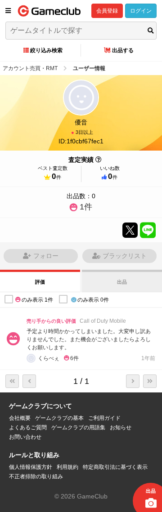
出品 (122, 282)
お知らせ (120, 427)
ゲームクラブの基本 (59, 418)
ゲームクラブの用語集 (78, 427)
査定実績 (81, 159)
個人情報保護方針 (30, 467)
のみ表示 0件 (93, 300)
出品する (123, 50)
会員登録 (107, 11)
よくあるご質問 (28, 427)
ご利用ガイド (104, 418)
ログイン (141, 11)
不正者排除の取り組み (36, 476)
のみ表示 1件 (37, 300)
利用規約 (67, 467)
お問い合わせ (25, 437)
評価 (40, 282)
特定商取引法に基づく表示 (115, 467)
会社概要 (20, 418)
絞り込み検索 (46, 50)
